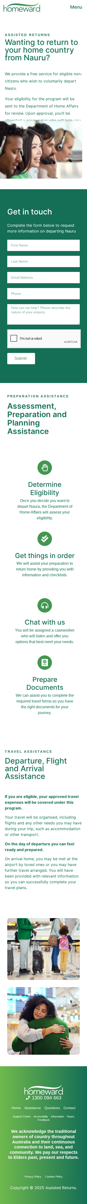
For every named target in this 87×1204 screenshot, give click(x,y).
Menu (76, 7)
